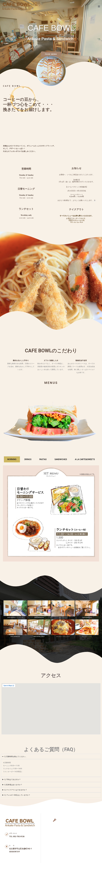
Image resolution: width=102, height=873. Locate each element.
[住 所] (6, 846)
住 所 (11, 845)
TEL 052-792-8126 (76, 222)
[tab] (12, 459)
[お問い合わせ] (6, 834)
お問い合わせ (13, 833)
